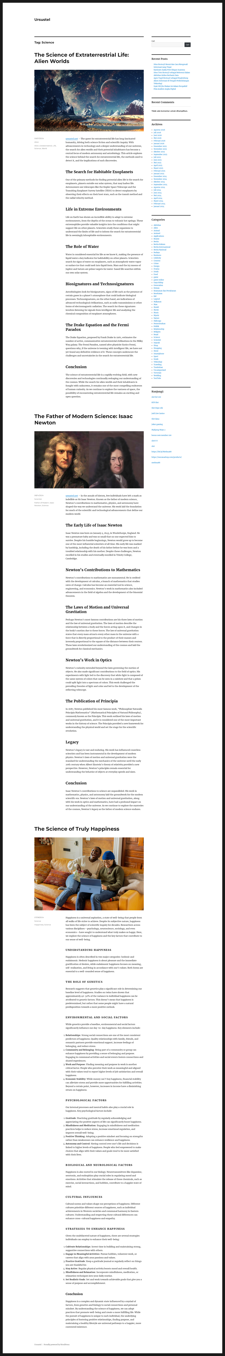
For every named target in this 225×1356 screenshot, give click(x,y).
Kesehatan (158, 293)
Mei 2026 (157, 138)
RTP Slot (155, 402)
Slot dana (155, 419)
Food (156, 274)
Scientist (38, 499)
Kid (155, 296)
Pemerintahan (159, 323)
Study (156, 359)
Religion (157, 332)
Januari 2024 (159, 206)
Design (157, 266)
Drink (156, 272)
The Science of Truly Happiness (76, 829)
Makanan (157, 302)
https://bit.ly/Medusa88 (161, 452)
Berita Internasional (162, 247)
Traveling (158, 365)
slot (153, 446)
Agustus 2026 (159, 130)
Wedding (157, 375)
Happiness (38, 925)
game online (159, 280)
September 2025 (160, 154)
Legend (157, 299)
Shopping (158, 348)
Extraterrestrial (46, 146)
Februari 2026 (159, 141)
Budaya (157, 252)
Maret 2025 (158, 168)
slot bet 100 (156, 397)
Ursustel (42, 19)
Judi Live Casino (158, 413)
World (44, 148)
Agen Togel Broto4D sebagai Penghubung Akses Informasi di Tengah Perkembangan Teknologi (171, 81)
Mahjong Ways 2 (158, 430)
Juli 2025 (157, 157)
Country (157, 261)
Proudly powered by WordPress (57, 1345)
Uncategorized (160, 370)
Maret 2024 (158, 201)
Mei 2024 (157, 195)
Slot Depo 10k (157, 408)
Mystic (156, 315)
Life (54, 146)
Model (156, 307)
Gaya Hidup (158, 282)
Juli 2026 (157, 132)
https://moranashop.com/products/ (167, 457)
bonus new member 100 (161, 435)
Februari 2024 (159, 204)
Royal (156, 334)
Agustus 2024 (159, 187)
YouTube (157, 378)
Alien (36, 142)
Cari (153, 41)
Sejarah (157, 343)
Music (156, 313)
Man (155, 304)
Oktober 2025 (159, 152)
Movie (156, 310)
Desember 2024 (160, 176)
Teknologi (158, 362)
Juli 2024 (157, 190)
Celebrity (157, 258)
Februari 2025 (159, 171)
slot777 (155, 441)
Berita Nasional (160, 250)
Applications (159, 236)
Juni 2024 (158, 193)
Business (157, 255)
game (156, 277)
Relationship (159, 329)
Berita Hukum (159, 244)
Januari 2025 (159, 174)
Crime (156, 263)
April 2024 (158, 198)
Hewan (157, 288)
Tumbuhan (158, 367)
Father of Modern (41, 503)
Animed (157, 233)
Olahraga (157, 321)
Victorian (157, 373)
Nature (156, 318)
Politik (156, 326)
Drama (156, 269)
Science (37, 148)
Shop (156, 345)
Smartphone (159, 354)
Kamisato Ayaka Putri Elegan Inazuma (169, 70)
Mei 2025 (157, 163)
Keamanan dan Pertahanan (165, 291)
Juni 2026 (158, 135)
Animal (157, 231)
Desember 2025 (160, 146)
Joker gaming (157, 424)
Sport (156, 356)
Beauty (156, 239)
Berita (156, 241)
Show (156, 351)
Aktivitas (157, 225)
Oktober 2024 (159, 182)
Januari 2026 (159, 143)
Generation (158, 285)
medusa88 (156, 463)
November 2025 (160, 149)
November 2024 (160, 179)
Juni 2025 (158, 160)
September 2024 (160, 184)
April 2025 (158, 165)
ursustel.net (72, 138)
